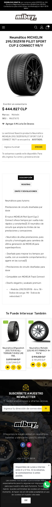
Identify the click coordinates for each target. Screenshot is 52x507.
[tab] (26, 177)
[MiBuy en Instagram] (29, 444)
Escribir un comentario (15, 104)
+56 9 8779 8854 (26, 458)
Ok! (26, 500)
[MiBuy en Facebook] (22, 444)
